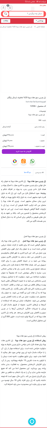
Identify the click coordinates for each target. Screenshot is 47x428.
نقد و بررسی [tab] (39, 172)
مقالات (5, 20)
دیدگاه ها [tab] (27, 172)
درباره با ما (42, 1)
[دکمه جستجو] (6, 14)
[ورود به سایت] (3, 7)
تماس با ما (31, 1)
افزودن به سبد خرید (23, 151)
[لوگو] (38, 7)
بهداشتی (40, 20)
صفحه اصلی (40, 26)
